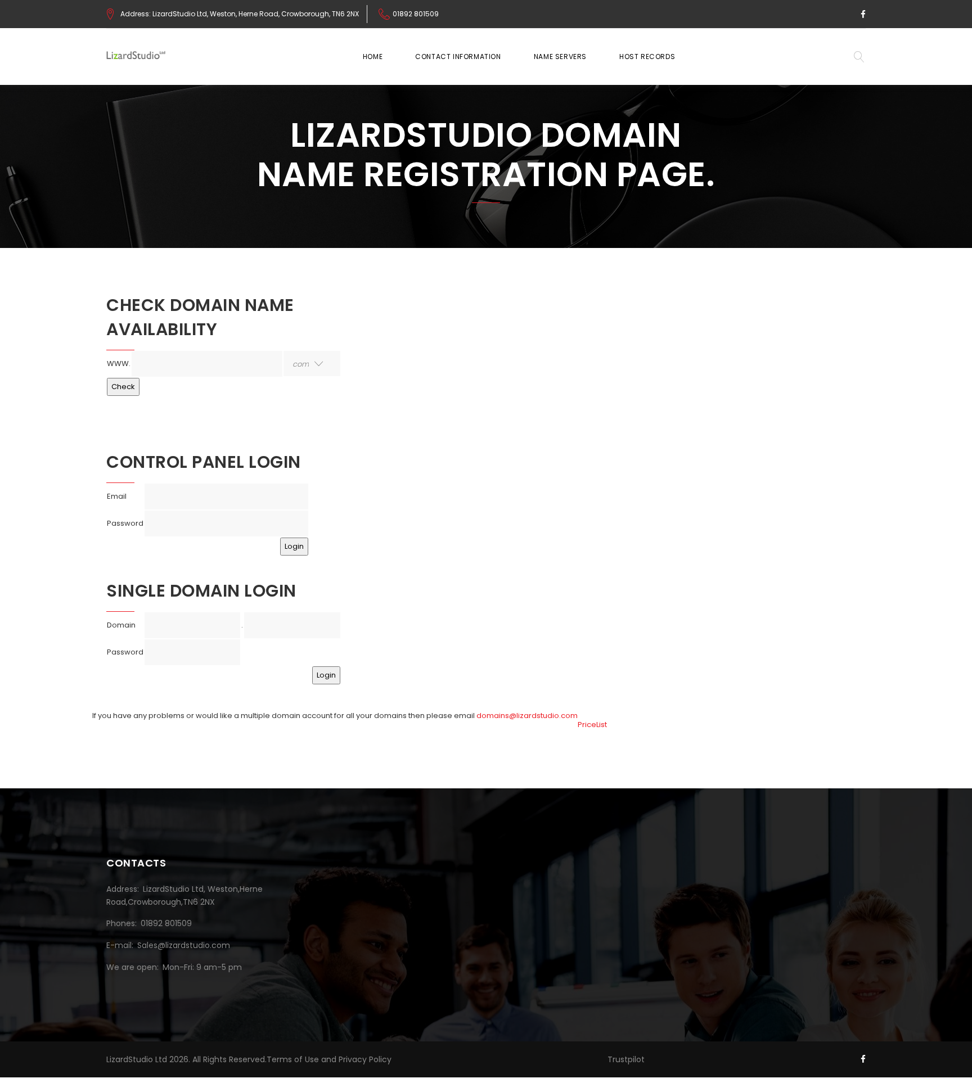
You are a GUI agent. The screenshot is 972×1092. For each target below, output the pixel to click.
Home (372, 56)
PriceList (592, 724)
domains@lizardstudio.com (527, 715)
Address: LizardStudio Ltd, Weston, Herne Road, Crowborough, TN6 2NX (239, 14)
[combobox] (312, 363)
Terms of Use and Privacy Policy (329, 1059)
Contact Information (458, 56)
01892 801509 (416, 14)
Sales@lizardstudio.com (183, 945)
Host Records (647, 56)
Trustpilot (626, 1059)
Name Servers (560, 56)
